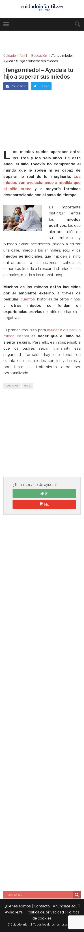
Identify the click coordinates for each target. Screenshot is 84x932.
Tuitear (43, 86)
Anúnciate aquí (65, 906)
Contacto (42, 906)
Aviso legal (14, 912)
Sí (46, 493)
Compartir (18, 86)
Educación (12, 385)
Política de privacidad (45, 912)
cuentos (28, 299)
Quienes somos (17, 906)
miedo (27, 385)
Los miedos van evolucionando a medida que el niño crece (42, 182)
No (46, 504)
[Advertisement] (42, 120)
